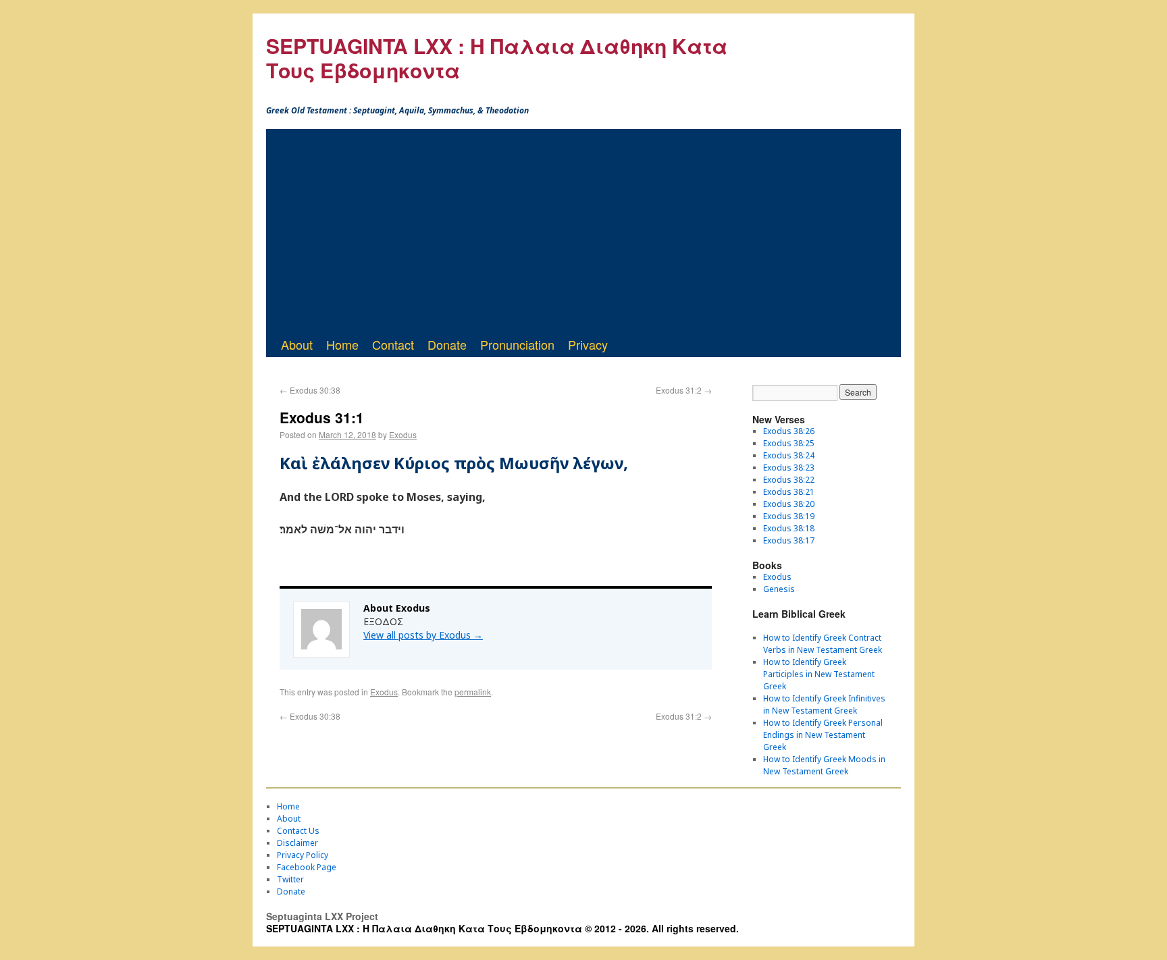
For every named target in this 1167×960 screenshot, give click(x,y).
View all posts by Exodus (423, 635)
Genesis (779, 589)
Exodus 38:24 (788, 455)
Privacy (588, 344)
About (297, 344)
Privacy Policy (302, 855)
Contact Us (298, 830)
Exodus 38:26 (788, 431)
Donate (447, 344)
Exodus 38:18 (788, 528)
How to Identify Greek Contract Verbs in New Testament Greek (822, 644)
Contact (393, 344)
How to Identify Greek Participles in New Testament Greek (819, 674)
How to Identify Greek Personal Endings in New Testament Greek (823, 735)
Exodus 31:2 (684, 390)
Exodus (403, 434)
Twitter (290, 879)
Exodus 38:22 (788, 479)
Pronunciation (517, 344)
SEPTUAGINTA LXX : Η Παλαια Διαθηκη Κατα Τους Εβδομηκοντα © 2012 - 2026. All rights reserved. (502, 928)
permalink (473, 691)
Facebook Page (306, 867)
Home (342, 344)
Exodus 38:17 (788, 540)
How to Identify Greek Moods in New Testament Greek (824, 765)
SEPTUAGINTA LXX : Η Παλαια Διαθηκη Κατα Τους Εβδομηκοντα (496, 57)
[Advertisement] (583, 230)
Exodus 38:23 (788, 467)
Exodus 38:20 (788, 504)
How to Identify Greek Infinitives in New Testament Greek (824, 704)
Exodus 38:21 (788, 492)
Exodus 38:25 (788, 443)
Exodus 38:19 (788, 516)
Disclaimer (297, 843)
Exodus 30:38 (310, 390)
